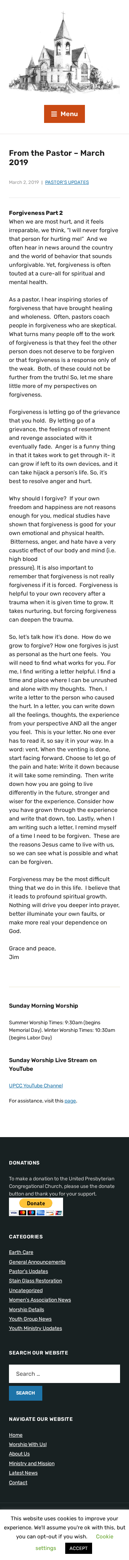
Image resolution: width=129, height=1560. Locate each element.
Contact (18, 1483)
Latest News (23, 1473)
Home (16, 1435)
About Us (19, 1454)
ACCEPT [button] (79, 1548)
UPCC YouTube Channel (36, 1086)
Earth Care (21, 1252)
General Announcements (37, 1262)
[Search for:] (64, 1374)
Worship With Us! (28, 1444)
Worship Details (26, 1310)
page (70, 1101)
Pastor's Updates (67, 182)
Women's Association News (40, 1300)
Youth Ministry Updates (35, 1328)
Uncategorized (26, 1290)
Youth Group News (30, 1319)
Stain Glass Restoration (35, 1281)
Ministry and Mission (31, 1463)
